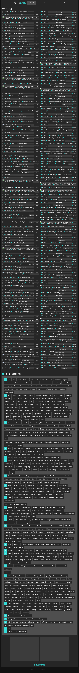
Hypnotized (45, 177)
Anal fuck (63, 256)
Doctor (28, 448)
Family (22, 460)
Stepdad (50, 591)
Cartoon (13, 426)
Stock (57, 223)
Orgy (41, 550)
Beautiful (7, 126)
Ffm (43, 64)
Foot (51, 460)
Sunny (45, 588)
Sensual (20, 600)
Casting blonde (24, 280)
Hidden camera (23, 48)
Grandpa (52, 476)
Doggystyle (8, 451)
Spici (69, 108)
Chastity (28, 432)
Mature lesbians (38, 538)
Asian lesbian (50, 386)
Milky (6, 38)
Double (62, 448)
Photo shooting (60, 17)
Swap (54, 585)
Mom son (54, 526)
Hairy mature (62, 485)
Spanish (7, 591)
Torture (15, 607)
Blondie (7, 41)
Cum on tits (49, 429)
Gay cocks (31, 229)
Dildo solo (8, 301)
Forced (16, 460)
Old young (48, 550)
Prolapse (55, 557)
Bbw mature (8, 420)
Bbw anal (7, 398)
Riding (23, 566)
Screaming (45, 169)
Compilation (45, 261)
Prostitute (8, 560)
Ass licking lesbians (27, 122)
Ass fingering (8, 274)
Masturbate (45, 267)
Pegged (22, 560)
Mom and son (44, 526)
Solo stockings (57, 287)
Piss (6, 202)
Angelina (52, 25)
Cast (68, 426)
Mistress (7, 532)
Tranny (68, 603)
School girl (47, 585)
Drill (68, 191)
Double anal (45, 277)
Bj (70, 414)
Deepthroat (54, 448)
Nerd (59, 544)
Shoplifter (71, 591)
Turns (59, 33)
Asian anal (57, 380)
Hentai (22, 485)
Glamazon (51, 60)
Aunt (36, 380)
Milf (37, 526)
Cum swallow (14, 435)
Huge (46, 488)
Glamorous (53, 38)
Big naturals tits (28, 232)
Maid (60, 526)
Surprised (15, 597)
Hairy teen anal (9, 88)
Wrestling (23, 622)
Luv (51, 205)
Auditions (15, 210)
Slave (45, 579)
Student (39, 585)
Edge (13, 242)
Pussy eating (68, 560)
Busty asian (26, 417)
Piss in (67, 64)
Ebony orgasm (54, 349)
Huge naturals (27, 356)
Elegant (23, 83)
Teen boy (62, 610)
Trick (10, 613)
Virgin (16, 619)
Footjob (57, 460)
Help (6, 75)
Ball (43, 323)
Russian (10, 566)
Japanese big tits (25, 513)
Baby (6, 261)
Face (14, 309)
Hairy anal (58, 491)
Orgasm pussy (16, 245)
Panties (71, 553)
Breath (44, 229)
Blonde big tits (32, 199)
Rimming (37, 566)
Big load (52, 78)
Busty (19, 2)
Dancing (11, 454)
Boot (43, 158)
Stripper (66, 594)
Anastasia (23, 386)
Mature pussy (27, 538)
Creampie (11, 423)
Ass (32, 380)
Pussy (64, 553)
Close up (49, 426)
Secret (38, 600)
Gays (52, 479)
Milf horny (65, 101)
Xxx (9, 628)
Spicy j (63, 108)
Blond (53, 401)
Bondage (38, 395)
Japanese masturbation (44, 513)
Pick (43, 553)
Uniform (44, 143)
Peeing (21, 557)
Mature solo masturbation (59, 90)
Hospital (39, 488)
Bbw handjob (8, 54)
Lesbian (10, 520)
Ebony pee (32, 191)
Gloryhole (68, 476)
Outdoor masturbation (18, 33)
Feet (46, 460)
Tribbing (16, 613)
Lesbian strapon (40, 520)
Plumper (15, 560)
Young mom (45, 19)
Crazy (31, 442)
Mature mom (16, 532)
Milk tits (7, 172)
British (44, 398)
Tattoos (44, 343)
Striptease (7, 295)
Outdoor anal (16, 269)
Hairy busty (48, 494)
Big (31, 401)
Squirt (20, 579)
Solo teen (35, 594)
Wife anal (44, 622)
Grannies (63, 479)
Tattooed (53, 169)
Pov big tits (15, 63)
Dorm (18, 454)
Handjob (15, 485)
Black (55, 395)
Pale (26, 557)
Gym (21, 479)
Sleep (41, 576)
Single (65, 174)
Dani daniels (68, 451)
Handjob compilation (48, 72)
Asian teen (18, 389)
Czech (48, 423)
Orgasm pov (15, 285)
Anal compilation (17, 364)
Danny (51, 346)
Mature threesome (60, 529)
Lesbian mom (65, 520)
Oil (65, 550)
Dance (23, 451)
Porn (13, 126)
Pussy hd (15, 343)
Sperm (28, 594)
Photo (6, 11)
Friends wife (45, 463)
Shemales (32, 585)
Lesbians (23, 520)
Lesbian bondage (23, 523)
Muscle (58, 538)
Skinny (44, 164)
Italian (35, 497)
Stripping (22, 597)
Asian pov (14, 226)
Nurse (9, 544)
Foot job (12, 96)
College (31, 426)
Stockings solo (46, 287)
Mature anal (30, 529)
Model (6, 22)
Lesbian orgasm (17, 292)
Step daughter (69, 597)
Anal (43, 140)
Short (14, 600)
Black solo (66, 287)
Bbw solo (28, 398)
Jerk (28, 510)
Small (57, 579)
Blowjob (68, 395)
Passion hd (53, 67)
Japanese (10, 507)
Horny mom (40, 491)
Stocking (7, 594)
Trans (29, 603)
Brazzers (12, 404)
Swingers (50, 582)
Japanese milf (69, 513)
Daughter (21, 448)
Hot (69, 488)
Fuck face (15, 156)
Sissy (69, 579)
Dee (43, 119)
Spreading (43, 597)
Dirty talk (16, 451)
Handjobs (45, 180)
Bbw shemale (26, 54)
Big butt (44, 174)
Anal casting (49, 389)
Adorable (50, 320)
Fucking (63, 463)
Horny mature (58, 494)
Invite (14, 116)
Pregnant (16, 553)
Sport (56, 591)
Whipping (31, 622)
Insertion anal (16, 101)
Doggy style (8, 182)
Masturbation (15, 529)
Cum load (53, 96)
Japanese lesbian (52, 507)
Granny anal (44, 476)
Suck (13, 591)
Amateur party (54, 326)
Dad (15, 448)
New (47, 544)
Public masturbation (47, 75)
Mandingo (49, 529)
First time (21, 463)
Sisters (67, 585)
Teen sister (25, 613)
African (28, 383)
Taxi (48, 607)
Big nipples (63, 407)
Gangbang (29, 476)
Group (36, 476)
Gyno (33, 479)
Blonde (67, 401)
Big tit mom (62, 19)
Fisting (10, 460)
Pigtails (44, 191)
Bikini (13, 401)
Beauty (22, 414)
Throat (6, 226)
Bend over (47, 417)
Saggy (15, 576)
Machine (13, 535)
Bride (42, 410)
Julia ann (61, 507)
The (25, 158)
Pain (15, 557)
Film (29, 470)
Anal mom (59, 386)
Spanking (48, 576)
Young (44, 232)
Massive (7, 541)
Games (17, 482)
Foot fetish (59, 75)
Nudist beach (22, 138)
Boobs (44, 404)
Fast (6, 229)
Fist (14, 463)
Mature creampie (68, 538)
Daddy (40, 448)
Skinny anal (59, 597)
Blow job (55, 417)
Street (40, 579)
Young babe (23, 256)
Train (39, 607)
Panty (42, 560)
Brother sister (9, 407)
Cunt (6, 96)
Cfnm (72, 423)
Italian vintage (46, 130)
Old (43, 153)
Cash (6, 435)
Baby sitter (13, 261)
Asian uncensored (46, 383)
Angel (43, 223)
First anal (63, 467)
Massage (24, 526)
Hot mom (53, 485)
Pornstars (7, 164)
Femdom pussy (27, 79)
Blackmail (20, 398)
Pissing (38, 553)
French (41, 460)
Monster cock (49, 538)
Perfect (14, 563)
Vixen (28, 619)
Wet (32, 625)
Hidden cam (21, 488)
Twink (62, 603)
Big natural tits (29, 404)
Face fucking (45, 199)
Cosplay (24, 442)
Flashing (65, 460)
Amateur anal (9, 383)
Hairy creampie (23, 494)
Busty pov (67, 138)
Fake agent (43, 470)
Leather (56, 520)
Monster (27, 535)
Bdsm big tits (54, 98)
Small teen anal (59, 140)
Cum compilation (64, 432)
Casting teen (65, 442)
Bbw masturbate (17, 360)
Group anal (19, 88)
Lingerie (49, 520)
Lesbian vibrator (62, 172)
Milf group (15, 104)
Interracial (28, 497)
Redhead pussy (68, 320)
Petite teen (45, 46)
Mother (7, 529)
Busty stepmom (37, 417)
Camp (69, 36)
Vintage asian (16, 166)
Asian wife (49, 380)
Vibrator (34, 619)
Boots (19, 401)
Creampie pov (59, 301)
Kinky (33, 517)
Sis (45, 594)
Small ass (54, 242)
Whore (70, 622)
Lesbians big (53, 215)
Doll (6, 454)
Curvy (55, 426)
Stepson (30, 597)
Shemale (29, 576)
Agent (65, 380)
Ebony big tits (55, 457)
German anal (55, 482)
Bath (37, 404)
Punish (48, 560)
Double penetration (34, 451)
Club (6, 438)
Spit (22, 594)
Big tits (25, 395)
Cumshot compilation (11, 432)
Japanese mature (10, 510)
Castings (51, 212)
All (5, 135)
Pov (27, 553)
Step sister (30, 582)
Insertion (7, 292)
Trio (55, 610)
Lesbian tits (19, 187)
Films (71, 172)
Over (51, 30)
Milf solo (47, 535)
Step (14, 579)
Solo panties (18, 274)
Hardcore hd (53, 240)
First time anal (9, 467)
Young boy (22, 631)
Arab (14, 380)
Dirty (33, 454)
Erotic (6, 328)
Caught (7, 426)
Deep (43, 451)
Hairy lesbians (56, 219)
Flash (38, 463)
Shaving (60, 588)
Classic (42, 429)
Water (59, 174)
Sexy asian (30, 226)
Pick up (62, 557)
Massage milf (53, 194)
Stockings (8, 582)
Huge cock (49, 491)
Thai (23, 603)
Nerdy (21, 547)
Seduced (20, 588)
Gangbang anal (23, 215)
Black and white (57, 153)
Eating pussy (8, 122)
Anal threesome (14, 111)
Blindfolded (56, 414)
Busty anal (35, 410)
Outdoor (10, 550)
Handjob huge (16, 326)
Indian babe (59, 497)
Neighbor (16, 544)
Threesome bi (20, 610)
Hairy (9, 485)
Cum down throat (27, 63)
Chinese (54, 423)
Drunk (9, 448)
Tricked (28, 607)
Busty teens (34, 420)
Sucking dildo (30, 320)
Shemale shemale (55, 101)
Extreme (40, 457)
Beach (31, 395)
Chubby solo (24, 435)
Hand (14, 494)
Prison (48, 557)
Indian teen (42, 497)
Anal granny (8, 386)
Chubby (32, 423)
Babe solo (62, 122)
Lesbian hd (15, 334)
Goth (23, 482)
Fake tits (15, 470)
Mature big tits (16, 541)
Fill (20, 470)
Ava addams (66, 383)
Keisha (6, 143)
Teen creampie (47, 610)
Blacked (25, 401)
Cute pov (50, 161)
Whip (58, 622)
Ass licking (32, 389)
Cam (35, 429)
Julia (33, 513)
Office (31, 550)
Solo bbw (7, 600)
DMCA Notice (45, 670)
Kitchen (16, 517)
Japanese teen (46, 510)
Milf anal (34, 532)
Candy (44, 354)
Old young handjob (67, 184)
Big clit (56, 407)
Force (27, 463)
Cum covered (26, 130)
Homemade (30, 485)
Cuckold (25, 423)
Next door (8, 547)
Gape (39, 479)
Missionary (25, 532)
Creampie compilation (40, 432)
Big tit (50, 36)
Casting (18, 423)
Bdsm (14, 395)
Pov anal (50, 223)
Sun (12, 158)
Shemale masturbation (48, 248)
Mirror (66, 164)
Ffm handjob (58, 64)
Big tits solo (8, 199)
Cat (15, 445)
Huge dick (15, 83)
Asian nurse (8, 264)
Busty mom (60, 404)
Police (32, 557)
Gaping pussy (9, 482)
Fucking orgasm (24, 222)
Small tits (13, 588)
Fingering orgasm (60, 36)
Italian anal (61, 80)
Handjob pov (16, 311)
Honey (52, 54)
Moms (40, 535)
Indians (16, 497)
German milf (38, 482)
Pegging (58, 553)
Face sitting (52, 470)
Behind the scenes (31, 249)
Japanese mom (26, 507)
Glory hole (46, 479)
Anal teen (31, 386)
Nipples (30, 544)
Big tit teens (16, 208)
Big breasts (57, 410)
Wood (64, 622)
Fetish (6, 473)
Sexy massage (64, 194)
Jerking (61, 513)
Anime (42, 380)
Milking (20, 535)
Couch (20, 445)
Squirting (22, 582)
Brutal (47, 401)
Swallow (15, 582)
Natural (23, 544)
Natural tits (66, 544)
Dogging (69, 448)
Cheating (61, 423)
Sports (44, 36)
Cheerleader (48, 442)
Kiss (29, 517)
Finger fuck (25, 311)
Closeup (44, 86)
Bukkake (7, 401)
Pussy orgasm (54, 309)
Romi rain (8, 569)
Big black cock (16, 417)
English (47, 457)
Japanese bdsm (58, 510)
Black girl (49, 410)
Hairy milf (44, 250)
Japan (17, 507)
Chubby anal (53, 432)
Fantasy (34, 470)
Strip (61, 582)
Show (6, 588)
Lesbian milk (22, 191)
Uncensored (18, 616)
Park (60, 560)
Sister (9, 576)
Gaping (46, 482)
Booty (6, 356)
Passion (54, 560)
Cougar (61, 429)
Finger (12, 473)
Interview (51, 497)
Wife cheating (9, 625)
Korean (10, 517)
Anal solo (35, 383)
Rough (17, 566)
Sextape (20, 126)
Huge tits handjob (63, 313)
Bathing (26, 420)
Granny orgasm (46, 184)
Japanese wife (36, 510)
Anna (25, 389)
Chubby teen (70, 429)
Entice (14, 28)
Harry (24, 295)
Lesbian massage (10, 523)
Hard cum (59, 232)
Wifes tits (15, 72)
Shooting (13, 11)
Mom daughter (9, 538)
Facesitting (8, 463)
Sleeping (21, 576)
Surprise (60, 585)
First (33, 463)
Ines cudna (34, 48)
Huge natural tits (16, 356)
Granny (10, 476)
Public (9, 553)
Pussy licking (8, 151)
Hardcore (45, 306)
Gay (15, 476)
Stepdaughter (29, 588)
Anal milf (40, 389)
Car (67, 423)
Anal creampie (19, 383)
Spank (23, 591)
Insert (6, 504)
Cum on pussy (9, 79)
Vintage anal (42, 619)
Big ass (61, 395)
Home (52, 488)
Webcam (15, 622)
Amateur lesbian (61, 212)
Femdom (29, 460)
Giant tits (44, 172)
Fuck (46, 467)
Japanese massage (38, 507)
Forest (6, 277)
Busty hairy (51, 404)
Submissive (15, 594)
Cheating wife (9, 429)
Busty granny (67, 410)
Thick (43, 44)
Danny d (44, 346)
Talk (6, 613)
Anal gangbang (46, 108)
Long (43, 320)
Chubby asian (46, 334)
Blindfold (49, 407)
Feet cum (58, 30)
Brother (57, 398)
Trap (39, 610)
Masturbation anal (47, 368)
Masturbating (70, 532)
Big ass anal (64, 417)
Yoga (15, 631)
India (21, 497)
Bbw (9, 395)
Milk (66, 526)
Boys (11, 414)
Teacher (47, 603)
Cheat (52, 435)
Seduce (67, 588)
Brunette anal (27, 101)
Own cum (52, 365)
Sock (65, 161)
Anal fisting (57, 383)
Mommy (71, 529)
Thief (6, 610)
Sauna (63, 579)
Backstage (21, 283)
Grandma (60, 476)
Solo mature (45, 90)
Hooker (63, 488)
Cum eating (8, 445)
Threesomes (62, 135)
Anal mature (40, 386)
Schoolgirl (68, 582)
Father (41, 467)
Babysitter (60, 401)
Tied (34, 607)
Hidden (46, 485)
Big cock (50, 398)
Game (16, 479)
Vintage (10, 619)
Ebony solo (22, 457)
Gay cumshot (16, 169)
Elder (51, 143)
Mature (31, 526)
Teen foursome (60, 208)
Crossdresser (22, 426)
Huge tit (33, 161)
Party (32, 553)
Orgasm (17, 550)
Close (12, 22)
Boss (6, 404)
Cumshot (18, 429)
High (49, 292)
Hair (6, 258)
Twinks (44, 226)
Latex (16, 520)
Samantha (7, 19)
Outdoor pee (16, 349)
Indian (9, 497)
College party (60, 435)
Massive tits (8, 323)
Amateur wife (9, 389)
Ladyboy (30, 520)
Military (7, 303)
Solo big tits (45, 122)
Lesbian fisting (34, 523)
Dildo (34, 448)
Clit (56, 429)
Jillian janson (21, 510)
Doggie (14, 352)
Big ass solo (45, 242)
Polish (28, 563)
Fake (56, 463)
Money (71, 526)
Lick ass (7, 161)
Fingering (27, 467)
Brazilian (29, 414)
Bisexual (27, 410)
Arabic (16, 386)
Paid (51, 187)
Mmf (6, 111)
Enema (6, 191)
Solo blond (28, 331)
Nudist (53, 544)
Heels (43, 292)
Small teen (52, 588)
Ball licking (64, 323)
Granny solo (8, 479)
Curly (31, 435)
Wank (37, 622)
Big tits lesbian (9, 187)
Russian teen (46, 566)
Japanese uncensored (11, 513)
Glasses (27, 479)
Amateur (25, 380)
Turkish (54, 607)
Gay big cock (45, 290)
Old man (25, 550)
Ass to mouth (9, 392)
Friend (69, 463)
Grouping (68, 78)
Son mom (51, 597)
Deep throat (51, 451)
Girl (58, 479)
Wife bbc (26, 625)
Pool (6, 557)
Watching (18, 625)
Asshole (7, 222)
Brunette (44, 33)
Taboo (35, 603)
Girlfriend (29, 482)
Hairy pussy (8, 491)
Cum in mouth (46, 341)
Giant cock (53, 135)
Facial (71, 460)
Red (53, 566)
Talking (33, 610)
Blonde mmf (25, 111)
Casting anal (38, 442)
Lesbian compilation (10, 320)
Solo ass (26, 274)
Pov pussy (70, 250)
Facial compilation (63, 470)
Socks (43, 161)
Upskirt (10, 616)
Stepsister (16, 585)
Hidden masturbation (10, 48)
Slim (41, 594)
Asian (19, 380)
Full (25, 470)
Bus (19, 395)
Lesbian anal (52, 191)
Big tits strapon (60, 54)
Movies (18, 538)
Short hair (30, 591)
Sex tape (7, 346)
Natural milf (61, 250)
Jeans (55, 513)
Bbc (50, 395)
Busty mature (39, 401)
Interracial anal (9, 500)
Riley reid (7, 573)
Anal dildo (68, 386)
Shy (18, 591)
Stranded (24, 585)
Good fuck (34, 67)
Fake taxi (7, 470)
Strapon (26, 579)
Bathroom (8, 410)
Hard (32, 491)
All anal (14, 215)
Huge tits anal (29, 364)
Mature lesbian (50, 532)
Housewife (25, 491)
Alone (56, 389)
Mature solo (40, 529)
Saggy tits (8, 585)
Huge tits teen (16, 161)
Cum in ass (56, 341)
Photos (21, 19)
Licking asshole (16, 232)
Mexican (41, 532)
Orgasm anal (60, 229)
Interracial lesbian (27, 208)
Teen (9, 603)
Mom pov (11, 526)
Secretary (56, 576)
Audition (63, 389)
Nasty (43, 328)
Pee (11, 557)
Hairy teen (17, 491)
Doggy (46, 448)
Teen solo (8, 607)
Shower (51, 579)
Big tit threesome (65, 277)
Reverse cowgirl (61, 566)
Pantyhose (50, 553)
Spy (56, 582)
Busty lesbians (25, 407)
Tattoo (6, 158)
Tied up (61, 607)
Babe (6, 414)
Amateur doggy (26, 264)
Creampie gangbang (41, 435)
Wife (9, 622)
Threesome (16, 603)
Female (44, 212)
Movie (6, 535)
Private (29, 560)
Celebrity (62, 426)
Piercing (7, 563)
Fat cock (59, 138)
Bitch (42, 420)
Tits (51, 306)
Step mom (8, 579)
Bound (42, 407)
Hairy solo (8, 494)
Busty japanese (18, 410)
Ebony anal (31, 457)
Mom (17, 526)
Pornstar (54, 261)
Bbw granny (18, 420)
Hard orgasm (46, 256)
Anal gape (45, 80)
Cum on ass (8, 130)
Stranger (63, 591)
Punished (69, 557)
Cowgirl (17, 442)
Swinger (33, 579)
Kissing (23, 517)
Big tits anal (46, 414)
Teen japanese (23, 11)
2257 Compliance (35, 670)
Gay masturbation (68, 143)
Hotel (14, 488)
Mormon (64, 535)
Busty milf (35, 407)
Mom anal (60, 532)
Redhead (7, 249)
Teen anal (55, 603)
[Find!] (64, 3)
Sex (44, 591)
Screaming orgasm (64, 169)
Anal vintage (63, 130)
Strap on (7, 597)
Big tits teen (45, 116)
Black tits (15, 52)
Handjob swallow (69, 72)
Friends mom (54, 467)
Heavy (65, 306)
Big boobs (36, 398)
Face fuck (7, 309)
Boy (14, 398)
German (21, 476)
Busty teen (65, 398)
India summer (14, 504)
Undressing (16, 295)
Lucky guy (45, 78)
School (43, 582)
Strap (26, 600)
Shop (37, 582)
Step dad (38, 588)
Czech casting (9, 442)
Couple (25, 429)
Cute (30, 429)
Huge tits (7, 83)
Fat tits (44, 138)
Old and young (57, 550)
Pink (6, 331)
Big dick (7, 417)
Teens (41, 603)
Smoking (64, 576)
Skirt (36, 597)
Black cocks (23, 52)
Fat (52, 463)
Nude (42, 544)
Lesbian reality (64, 215)
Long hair (45, 275)
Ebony (10, 457)
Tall (28, 610)
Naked (6, 138)
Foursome (19, 467)
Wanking (52, 622)
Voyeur (22, 619)
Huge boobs (31, 488)
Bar (16, 414)
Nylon (37, 544)
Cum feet (66, 30)
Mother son (55, 535)
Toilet (67, 607)
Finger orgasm (55, 267)
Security (50, 594)
